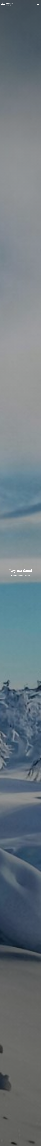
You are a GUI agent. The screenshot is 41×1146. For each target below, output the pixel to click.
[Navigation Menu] (37, 4)
